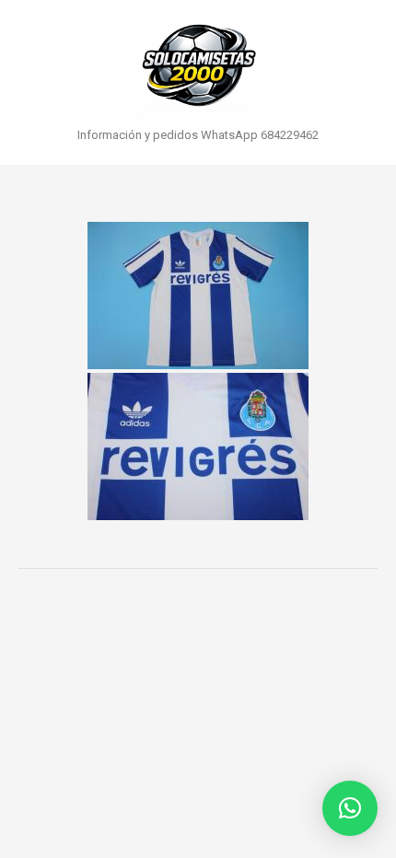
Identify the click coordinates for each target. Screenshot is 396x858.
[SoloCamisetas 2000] (198, 60)
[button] (350, 808)
